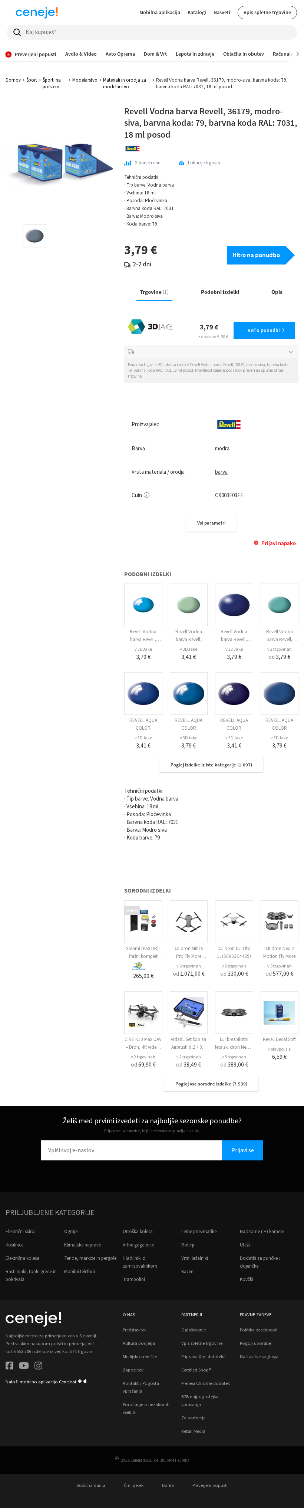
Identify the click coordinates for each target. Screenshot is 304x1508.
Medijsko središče (140, 1356)
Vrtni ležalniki (194, 1258)
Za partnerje (193, 1418)
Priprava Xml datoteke (203, 1356)
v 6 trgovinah (188, 966)
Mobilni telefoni (79, 1271)
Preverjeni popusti (210, 1485)
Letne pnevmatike (199, 1231)
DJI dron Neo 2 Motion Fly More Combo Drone (279, 956)
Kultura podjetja (139, 1343)
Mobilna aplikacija (159, 12)
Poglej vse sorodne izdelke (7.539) (211, 1084)
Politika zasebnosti (258, 1330)
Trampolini (134, 1279)
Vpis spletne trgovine (267, 12)
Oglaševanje (193, 1330)
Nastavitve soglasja (259, 1356)
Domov (13, 80)
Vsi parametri (211, 523)
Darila (168, 1485)
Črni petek (133, 1485)
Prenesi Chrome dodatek (205, 1383)
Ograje (70, 1231)
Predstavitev (134, 1330)
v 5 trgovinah (279, 966)
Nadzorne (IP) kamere (262, 1231)
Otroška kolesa (138, 1231)
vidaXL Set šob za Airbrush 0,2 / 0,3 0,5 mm (188, 1047)
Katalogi (197, 12)
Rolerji (187, 1245)
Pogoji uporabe (255, 1343)
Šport (31, 80)
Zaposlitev (133, 1370)
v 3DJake (143, 649)
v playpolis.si (279, 1049)
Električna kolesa (22, 1258)
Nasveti (222, 12)
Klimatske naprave (82, 1245)
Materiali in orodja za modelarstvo (124, 83)
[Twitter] (24, 1367)
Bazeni (188, 1271)
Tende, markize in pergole (90, 1258)
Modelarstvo (85, 80)
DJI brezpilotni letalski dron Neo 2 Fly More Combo (234, 1047)
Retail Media (193, 1431)
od (279, 657)
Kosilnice (14, 1245)
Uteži (245, 1245)
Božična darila (90, 1485)
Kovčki (246, 1279)
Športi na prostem (52, 83)
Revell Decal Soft (279, 1039)
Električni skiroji (21, 1231)
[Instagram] (38, 1367)
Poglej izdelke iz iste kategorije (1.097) (211, 765)
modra (222, 449)
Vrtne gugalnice (138, 1245)
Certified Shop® (196, 1370)
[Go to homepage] (36, 13)
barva (221, 472)
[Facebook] (9, 1367)
